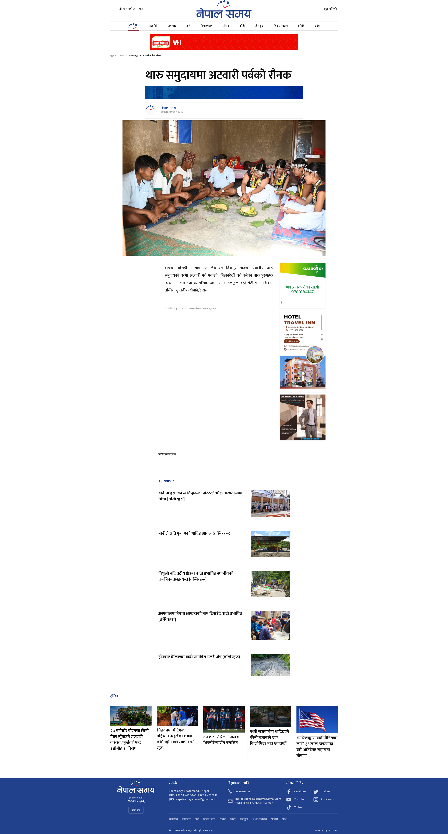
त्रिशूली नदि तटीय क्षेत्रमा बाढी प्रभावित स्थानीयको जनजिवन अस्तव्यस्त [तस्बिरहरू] (195, 576)
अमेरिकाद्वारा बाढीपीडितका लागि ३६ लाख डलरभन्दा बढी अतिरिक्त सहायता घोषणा (317, 746)
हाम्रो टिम (136, 810)
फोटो (242, 26)
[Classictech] (303, 285)
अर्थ (188, 26)
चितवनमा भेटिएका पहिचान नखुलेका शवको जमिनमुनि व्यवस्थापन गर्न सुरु (175, 739)
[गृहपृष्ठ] (133, 26)
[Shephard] (224, 92)
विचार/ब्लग (207, 26)
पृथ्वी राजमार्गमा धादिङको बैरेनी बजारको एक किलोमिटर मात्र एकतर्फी (269, 737)
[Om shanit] (303, 417)
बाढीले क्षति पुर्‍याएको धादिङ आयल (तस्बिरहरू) (194, 533)
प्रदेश (317, 26)
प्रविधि (301, 26)
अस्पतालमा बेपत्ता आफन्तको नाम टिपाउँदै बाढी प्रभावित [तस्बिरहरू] (200, 616)
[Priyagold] (224, 42)
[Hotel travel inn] (303, 351)
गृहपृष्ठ (113, 56)
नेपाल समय (168, 108)
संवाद (226, 26)
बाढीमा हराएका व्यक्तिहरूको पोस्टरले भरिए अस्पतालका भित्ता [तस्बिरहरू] (200, 496)
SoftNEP (333, 830)
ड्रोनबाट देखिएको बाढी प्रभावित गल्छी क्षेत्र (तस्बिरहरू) (199, 656)
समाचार (172, 26)
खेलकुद (259, 26)
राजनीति (153, 26)
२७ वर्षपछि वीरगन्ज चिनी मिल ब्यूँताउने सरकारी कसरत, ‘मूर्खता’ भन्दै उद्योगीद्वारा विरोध (129, 739)
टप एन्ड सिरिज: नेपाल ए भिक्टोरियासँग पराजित (221, 740)
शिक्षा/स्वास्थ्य (281, 26)
